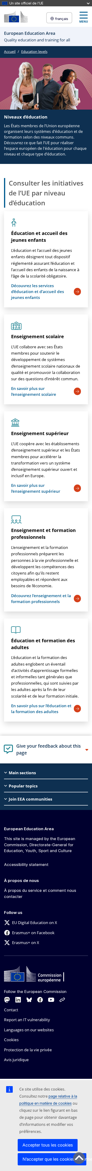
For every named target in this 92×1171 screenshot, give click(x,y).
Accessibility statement (26, 864)
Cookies (11, 1039)
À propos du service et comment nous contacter (40, 893)
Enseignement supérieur (40, 433)
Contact (11, 1009)
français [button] (61, 18)
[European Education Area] (16, 16)
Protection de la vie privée (28, 1049)
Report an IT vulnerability (27, 1019)
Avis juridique (16, 1059)
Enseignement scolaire (37, 336)
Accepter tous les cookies (47, 1145)
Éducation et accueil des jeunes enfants (39, 236)
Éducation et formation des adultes (43, 644)
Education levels (34, 51)
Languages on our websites (29, 1029)
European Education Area (29, 828)
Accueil (10, 51)
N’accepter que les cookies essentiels (54, 1159)
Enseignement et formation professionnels (43, 533)
